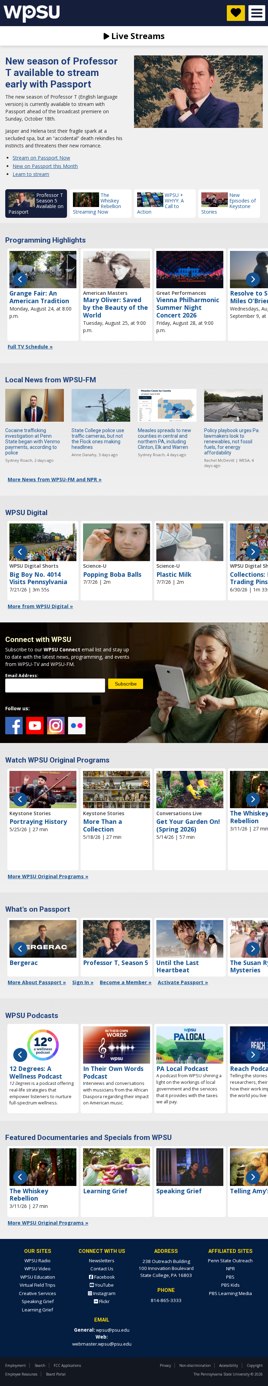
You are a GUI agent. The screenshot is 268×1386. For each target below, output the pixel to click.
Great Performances (181, 293)
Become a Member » (125, 982)
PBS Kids (230, 1285)
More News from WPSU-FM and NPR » (55, 479)
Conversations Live (179, 813)
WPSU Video (37, 1268)
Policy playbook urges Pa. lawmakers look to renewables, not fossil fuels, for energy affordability (232, 441)
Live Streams (137, 35)
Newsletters (101, 1260)
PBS (230, 1277)
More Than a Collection (102, 825)
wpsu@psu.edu (112, 1330)
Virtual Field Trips (37, 1285)
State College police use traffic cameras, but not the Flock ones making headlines (98, 439)
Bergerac (23, 962)
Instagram (56, 725)
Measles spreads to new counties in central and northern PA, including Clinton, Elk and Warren (164, 439)
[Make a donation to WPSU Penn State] (236, 13)
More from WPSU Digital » (40, 606)
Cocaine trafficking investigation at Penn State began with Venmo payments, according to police (32, 441)
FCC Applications (67, 1365)
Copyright (255, 1365)
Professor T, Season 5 (115, 962)
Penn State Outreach (230, 1260)
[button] (36, 203)
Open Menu (256, 13)
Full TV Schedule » (30, 346)
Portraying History (38, 821)
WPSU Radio (37, 1260)
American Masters (105, 293)
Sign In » (83, 982)
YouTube (35, 725)
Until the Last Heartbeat (177, 966)
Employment (15, 1365)
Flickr (76, 725)
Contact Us (101, 1268)
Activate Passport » (183, 982)
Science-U (94, 565)
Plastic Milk (174, 574)
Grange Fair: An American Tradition (39, 297)
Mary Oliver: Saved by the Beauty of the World (115, 307)
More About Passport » (37, 982)
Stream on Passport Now (41, 157)
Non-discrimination (195, 1365)
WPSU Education (37, 1277)
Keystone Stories (30, 813)
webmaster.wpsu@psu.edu (102, 1344)
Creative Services (37, 1293)
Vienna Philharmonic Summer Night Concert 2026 (187, 307)
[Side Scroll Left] (20, 279)
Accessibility (228, 1365)
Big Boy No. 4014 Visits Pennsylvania (38, 578)
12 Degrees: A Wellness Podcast (35, 1072)
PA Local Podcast (182, 1068)
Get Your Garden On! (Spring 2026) (188, 825)
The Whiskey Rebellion (28, 1195)
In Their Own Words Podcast (113, 1072)
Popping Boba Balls (112, 574)
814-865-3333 (166, 1300)
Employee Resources (21, 1374)
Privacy (165, 1365)
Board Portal (56, 1374)
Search (40, 1365)
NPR (230, 1268)
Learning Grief (105, 1191)
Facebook (14, 725)
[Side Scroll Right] (253, 279)
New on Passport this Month (45, 166)
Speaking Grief (179, 1191)
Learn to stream (31, 174)
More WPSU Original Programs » (48, 876)
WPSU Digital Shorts (33, 565)
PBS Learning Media (230, 1293)
